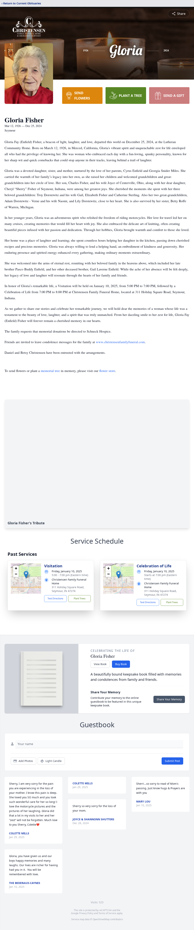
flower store (107, 370)
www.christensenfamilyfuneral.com (120, 342)
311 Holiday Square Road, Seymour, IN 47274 (68, 589)
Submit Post (172, 761)
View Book (100, 664)
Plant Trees (79, 598)
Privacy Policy (86, 913)
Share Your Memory (169, 699)
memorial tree (50, 370)
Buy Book (121, 664)
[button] (26, 575)
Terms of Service (107, 913)
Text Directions (55, 598)
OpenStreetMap (101, 919)
